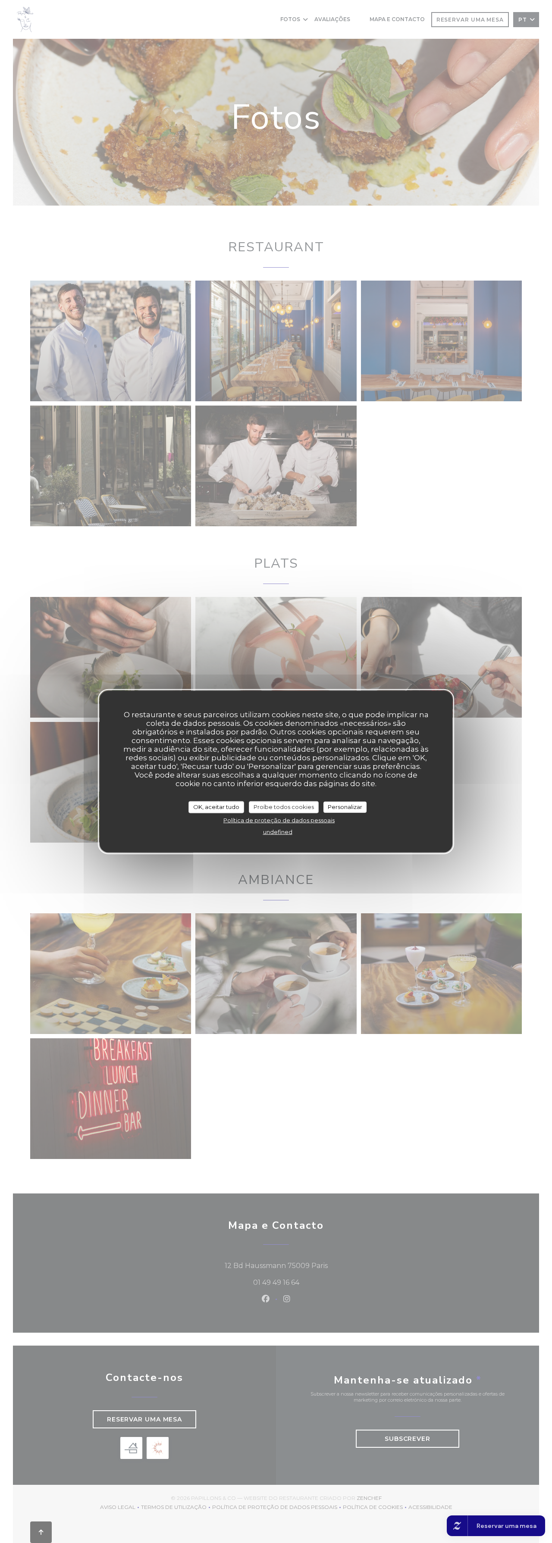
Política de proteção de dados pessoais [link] (279, 819)
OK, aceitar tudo (216, 806)
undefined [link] (277, 831)
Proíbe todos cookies (284, 806)
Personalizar (345, 806)
